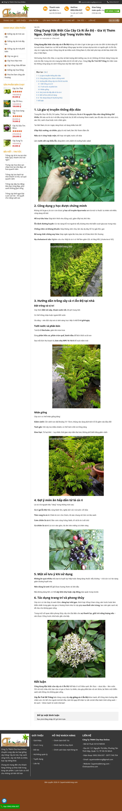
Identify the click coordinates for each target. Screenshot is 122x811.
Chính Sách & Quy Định (63, 745)
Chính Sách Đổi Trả (61, 740)
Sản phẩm (33, 20)
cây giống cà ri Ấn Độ (78, 697)
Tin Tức (37, 27)
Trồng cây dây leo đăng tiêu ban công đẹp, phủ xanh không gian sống (14, 186)
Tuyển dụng (38, 759)
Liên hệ (92, 20)
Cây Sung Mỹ (68, 20)
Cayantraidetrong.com (69, 782)
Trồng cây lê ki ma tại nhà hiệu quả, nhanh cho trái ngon (15, 157)
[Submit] (118, 20)
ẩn (46, 72)
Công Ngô (55, 38)
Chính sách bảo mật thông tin (66, 750)
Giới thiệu (21, 20)
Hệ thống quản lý (40, 754)
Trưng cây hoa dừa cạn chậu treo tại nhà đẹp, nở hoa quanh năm (15, 167)
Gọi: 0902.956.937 (11, 806)
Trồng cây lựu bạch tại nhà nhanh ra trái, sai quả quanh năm (15, 176)
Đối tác (36, 750)
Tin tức (80, 20)
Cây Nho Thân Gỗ (51, 20)
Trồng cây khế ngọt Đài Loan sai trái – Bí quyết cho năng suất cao (14, 196)
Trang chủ (8, 20)
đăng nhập (48, 719)
